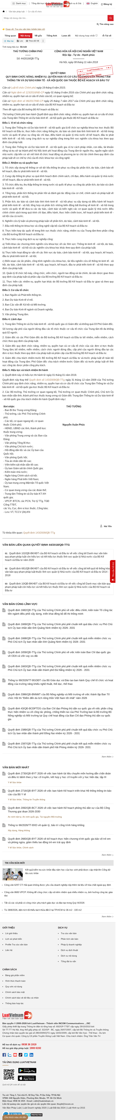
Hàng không (24, 830)
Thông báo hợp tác (14, 1003)
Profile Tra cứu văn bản (16, 944)
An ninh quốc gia (31, 817)
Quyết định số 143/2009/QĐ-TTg (47, 380)
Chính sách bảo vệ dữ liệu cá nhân (22, 997)
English (94, 3)
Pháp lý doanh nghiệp (71, 944)
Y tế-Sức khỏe (14, 782)
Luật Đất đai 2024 (56, 1108)
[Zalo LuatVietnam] (9, 1055)
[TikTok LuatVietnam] (20, 1055)
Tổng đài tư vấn (68, 961)
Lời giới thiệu (11, 933)
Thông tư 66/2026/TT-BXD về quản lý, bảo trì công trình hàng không (46, 825)
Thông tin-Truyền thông (34, 799)
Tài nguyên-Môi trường (51, 817)
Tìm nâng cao (106, 24)
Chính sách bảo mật (15, 992)
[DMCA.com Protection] (33, 1116)
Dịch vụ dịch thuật (69, 950)
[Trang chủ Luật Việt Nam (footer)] (58, 1015)
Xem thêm (107, 756)
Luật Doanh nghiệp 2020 (35, 1108)
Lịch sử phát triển (13, 939)
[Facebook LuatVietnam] (4, 1055)
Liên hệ (8, 950)
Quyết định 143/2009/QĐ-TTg (39, 532)
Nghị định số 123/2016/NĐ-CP (27, 92)
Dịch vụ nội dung (69, 956)
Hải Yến (107, 526)
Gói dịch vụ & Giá (73, 3)
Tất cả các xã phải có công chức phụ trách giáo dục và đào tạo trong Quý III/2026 (44, 902)
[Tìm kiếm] (111, 18)
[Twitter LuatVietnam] (26, 1055)
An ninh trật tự (14, 817)
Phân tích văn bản (69, 939)
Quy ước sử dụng (13, 986)
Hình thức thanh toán (15, 981)
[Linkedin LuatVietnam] (31, 1055)
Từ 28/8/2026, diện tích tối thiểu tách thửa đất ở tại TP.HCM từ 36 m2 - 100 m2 (43, 910)
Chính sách (28, 847)
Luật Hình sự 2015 (76, 1108)
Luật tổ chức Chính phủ (23, 87)
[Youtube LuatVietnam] (15, 1055)
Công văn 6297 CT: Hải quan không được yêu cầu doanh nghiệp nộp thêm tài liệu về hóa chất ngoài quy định (57, 885)
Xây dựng (12, 830)
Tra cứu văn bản (69, 933)
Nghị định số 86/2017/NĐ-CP (27, 101)
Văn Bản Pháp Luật (11, 1108)
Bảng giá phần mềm (15, 975)
